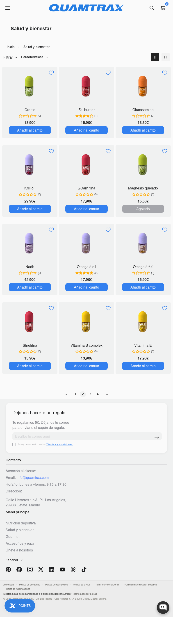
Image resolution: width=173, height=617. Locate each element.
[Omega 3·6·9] (143, 244)
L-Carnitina (86, 188)
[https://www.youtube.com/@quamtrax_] (62, 569)
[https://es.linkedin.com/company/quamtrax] (51, 569)
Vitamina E (143, 345)
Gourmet (12, 536)
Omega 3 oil (86, 266)
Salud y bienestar (20, 529)
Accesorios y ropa (20, 543)
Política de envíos (81, 584)
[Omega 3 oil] (86, 244)
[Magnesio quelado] (143, 165)
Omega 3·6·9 (143, 266)
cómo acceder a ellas (85, 593)
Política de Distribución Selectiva (141, 584)
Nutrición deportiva (21, 523)
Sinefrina (30, 345)
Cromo (30, 109)
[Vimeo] (73, 569)
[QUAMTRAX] (86, 7)
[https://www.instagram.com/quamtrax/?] (30, 569)
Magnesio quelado (143, 188)
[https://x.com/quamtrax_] (40, 569)
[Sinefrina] (29, 322)
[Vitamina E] (143, 322)
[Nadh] (29, 244)
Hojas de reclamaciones (18, 588)
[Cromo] (29, 86)
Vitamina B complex (86, 345)
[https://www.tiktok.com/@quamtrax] (84, 569)
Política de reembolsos (56, 584)
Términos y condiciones (107, 584)
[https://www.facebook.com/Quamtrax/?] (19, 569)
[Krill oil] (29, 165)
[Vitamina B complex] (86, 322)
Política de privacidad (29, 584)
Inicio (11, 47)
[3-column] (155, 57)
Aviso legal (8, 584)
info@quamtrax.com (33, 477)
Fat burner (86, 109)
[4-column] (166, 57)
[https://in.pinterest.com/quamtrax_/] (8, 569)
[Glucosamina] (143, 86)
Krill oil (29, 188)
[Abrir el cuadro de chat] (163, 607)
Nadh (29, 266)
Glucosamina (143, 109)
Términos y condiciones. (59, 444)
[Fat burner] (86, 86)
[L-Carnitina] (86, 165)
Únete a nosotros (19, 550)
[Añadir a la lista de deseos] (51, 72)
